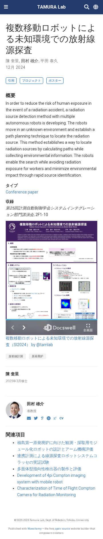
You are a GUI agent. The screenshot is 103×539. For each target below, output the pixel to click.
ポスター (55, 80)
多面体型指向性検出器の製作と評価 (49, 469)
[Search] (86, 7)
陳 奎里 (12, 60)
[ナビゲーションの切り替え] (6, 7)
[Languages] (96, 7)
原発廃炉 (37, 356)
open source (62, 528)
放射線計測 (16, 356)
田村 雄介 (30, 60)
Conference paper (22, 192)
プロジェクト (31, 80)
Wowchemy (34, 528)
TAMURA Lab (51, 7)
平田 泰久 (49, 60)
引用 (11, 80)
